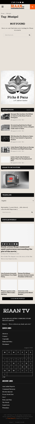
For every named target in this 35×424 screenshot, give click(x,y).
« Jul (3, 377)
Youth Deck (6, 405)
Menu (28, 110)
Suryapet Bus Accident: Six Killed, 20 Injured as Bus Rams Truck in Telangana (22, 115)
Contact (4, 336)
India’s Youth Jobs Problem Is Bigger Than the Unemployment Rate (21, 158)
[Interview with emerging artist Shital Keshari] (26, 285)
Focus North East (7, 394)
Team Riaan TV (11, 418)
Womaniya (5, 408)
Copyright (5, 339)
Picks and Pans (7, 400)
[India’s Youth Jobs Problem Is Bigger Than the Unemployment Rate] (5, 159)
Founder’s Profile (19, 422)
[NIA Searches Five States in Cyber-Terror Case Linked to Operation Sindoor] (5, 139)
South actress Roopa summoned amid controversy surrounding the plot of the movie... (16, 249)
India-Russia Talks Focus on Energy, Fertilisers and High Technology (22, 148)
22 (26, 367)
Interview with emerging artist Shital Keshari (25, 292)
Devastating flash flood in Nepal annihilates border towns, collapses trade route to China (22, 126)
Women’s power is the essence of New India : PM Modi (8, 292)
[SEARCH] (32, 212)
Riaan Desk (5, 253)
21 (22, 367)
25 (9, 370)
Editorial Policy (7, 341)
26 (13, 370)
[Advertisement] (17, 53)
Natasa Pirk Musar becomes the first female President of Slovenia (26, 275)
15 (26, 363)
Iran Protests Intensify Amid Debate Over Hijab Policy (9, 275)
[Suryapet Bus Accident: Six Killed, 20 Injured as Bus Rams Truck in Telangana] (5, 117)
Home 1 (11, 422)
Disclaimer (5, 344)
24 (5, 370)
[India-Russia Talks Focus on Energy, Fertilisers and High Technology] (5, 150)
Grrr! (4, 397)
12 (13, 363)
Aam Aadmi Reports (8, 386)
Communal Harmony (8, 389)
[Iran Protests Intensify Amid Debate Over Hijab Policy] (9, 267)
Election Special (7, 392)
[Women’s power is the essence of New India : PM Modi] (9, 285)
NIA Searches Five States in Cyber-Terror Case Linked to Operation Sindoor (22, 137)
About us (5, 333)
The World (5, 402)
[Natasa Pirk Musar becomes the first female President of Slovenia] (26, 267)
